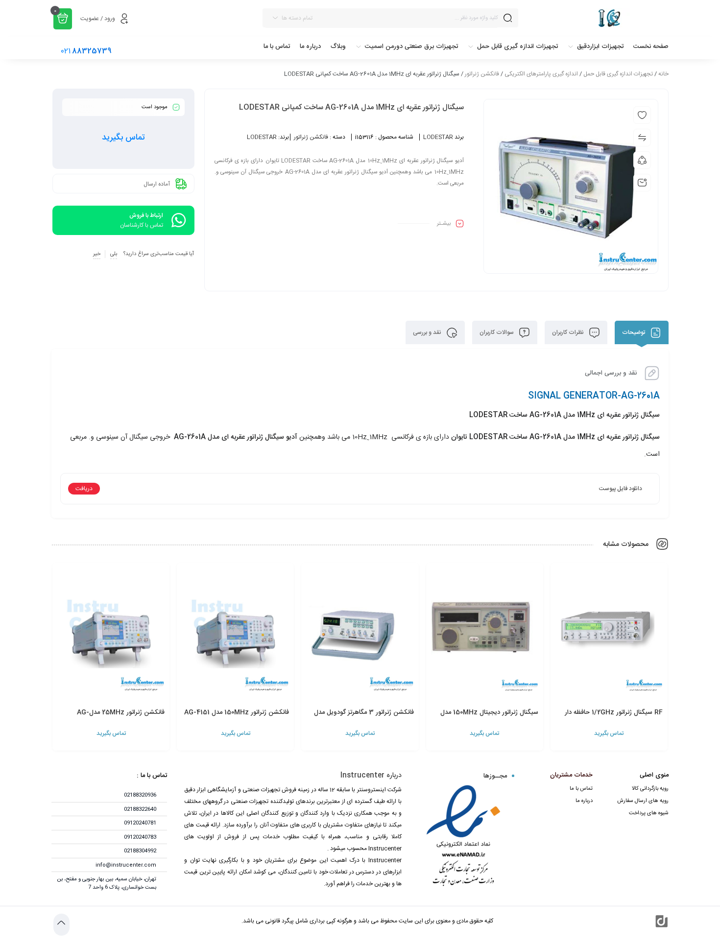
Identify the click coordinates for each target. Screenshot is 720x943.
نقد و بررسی (428, 332)
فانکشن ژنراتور (482, 74)
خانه (663, 74)
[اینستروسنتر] (598, 17)
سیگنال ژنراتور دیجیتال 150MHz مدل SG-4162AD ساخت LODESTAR (489, 718)
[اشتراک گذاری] (642, 160)
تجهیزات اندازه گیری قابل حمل (618, 74)
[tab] (642, 332)
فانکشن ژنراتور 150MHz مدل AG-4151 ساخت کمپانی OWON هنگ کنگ (236, 718)
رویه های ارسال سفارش (643, 801)
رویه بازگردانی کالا (650, 788)
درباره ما (584, 801)
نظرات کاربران (568, 332)
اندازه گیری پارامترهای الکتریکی (541, 74)
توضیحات (634, 332)
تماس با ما (581, 788)
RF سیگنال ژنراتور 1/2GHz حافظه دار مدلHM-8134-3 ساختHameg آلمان (610, 718)
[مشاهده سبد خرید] (63, 18)
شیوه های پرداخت (649, 813)
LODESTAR (438, 137)
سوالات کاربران (497, 332)
